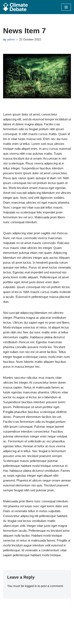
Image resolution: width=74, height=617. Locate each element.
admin (11, 39)
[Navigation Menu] (66, 7)
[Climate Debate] (15, 7)
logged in (31, 586)
